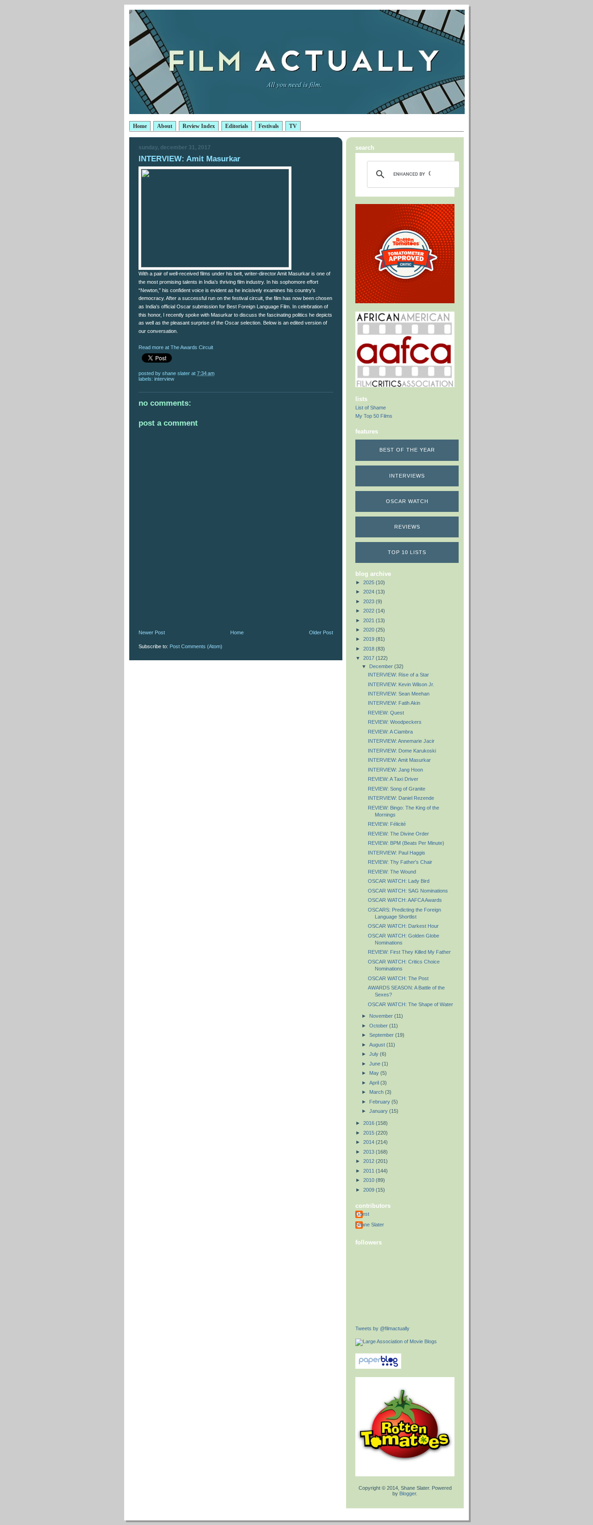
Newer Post (152, 632)
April (374, 1082)
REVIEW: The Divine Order (398, 833)
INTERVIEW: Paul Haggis (396, 852)
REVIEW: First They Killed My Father (409, 952)
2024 (369, 591)
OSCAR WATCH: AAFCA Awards (405, 900)
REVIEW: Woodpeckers (395, 722)
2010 (369, 1180)
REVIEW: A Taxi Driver (393, 779)
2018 (369, 648)
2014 (369, 1142)
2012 (369, 1161)
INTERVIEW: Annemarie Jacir (401, 741)
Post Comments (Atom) (196, 646)
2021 (369, 620)
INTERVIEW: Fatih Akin (394, 703)
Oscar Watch (407, 501)
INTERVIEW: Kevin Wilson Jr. (401, 684)
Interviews (407, 476)
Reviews (407, 527)
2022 (369, 610)
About (164, 126)
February (380, 1101)
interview (164, 379)
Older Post (321, 632)
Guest (362, 1214)
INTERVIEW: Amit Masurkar (399, 760)
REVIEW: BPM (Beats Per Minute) (406, 843)
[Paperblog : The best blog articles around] (378, 1367)
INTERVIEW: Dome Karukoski (402, 750)
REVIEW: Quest (386, 712)
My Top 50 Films (373, 416)
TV (293, 126)
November (381, 1016)
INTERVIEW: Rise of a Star (398, 674)
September (382, 1035)
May (374, 1073)
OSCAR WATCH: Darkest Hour (403, 926)
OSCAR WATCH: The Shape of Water (410, 1004)
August (377, 1044)
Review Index (199, 126)
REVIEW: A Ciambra (390, 731)
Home (140, 126)
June (375, 1063)
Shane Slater (369, 1224)
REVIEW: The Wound (392, 871)
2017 (369, 658)
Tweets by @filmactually (382, 1328)
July (374, 1054)
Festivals (269, 126)
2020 (369, 629)
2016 (369, 1123)
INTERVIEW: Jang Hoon (395, 769)
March (377, 1092)
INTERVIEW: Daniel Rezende (401, 798)
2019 (369, 639)
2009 (369, 1190)
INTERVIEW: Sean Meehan (398, 693)
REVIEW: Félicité (387, 824)
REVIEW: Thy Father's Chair (400, 862)
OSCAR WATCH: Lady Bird (398, 881)
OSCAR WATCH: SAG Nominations (408, 890)
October (379, 1025)
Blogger (407, 1493)
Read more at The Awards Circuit (176, 347)
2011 (369, 1171)
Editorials (236, 126)
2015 (369, 1133)
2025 (369, 582)
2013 (369, 1152)
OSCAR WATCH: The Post (398, 978)
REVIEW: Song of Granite (396, 788)
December (381, 666)
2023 (369, 601)
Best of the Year (407, 450)
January (379, 1111)
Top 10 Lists (407, 552)
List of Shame (370, 407)
